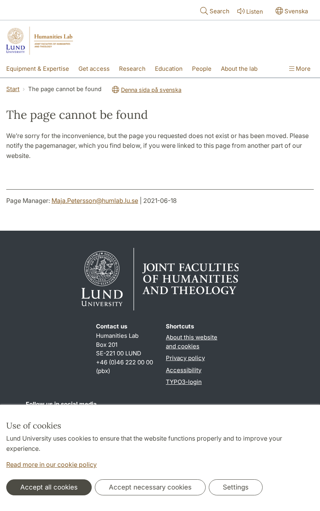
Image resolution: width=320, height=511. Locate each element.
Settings (236, 487)
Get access (94, 68)
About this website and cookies (191, 341)
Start (13, 89)
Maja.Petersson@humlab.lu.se (95, 200)
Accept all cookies (49, 487)
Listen (254, 11)
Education (169, 68)
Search (219, 11)
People (202, 68)
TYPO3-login (184, 381)
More (302, 68)
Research (132, 68)
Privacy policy (185, 358)
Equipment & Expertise (37, 68)
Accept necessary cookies (150, 487)
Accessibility (183, 370)
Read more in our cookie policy (51, 464)
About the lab (239, 68)
